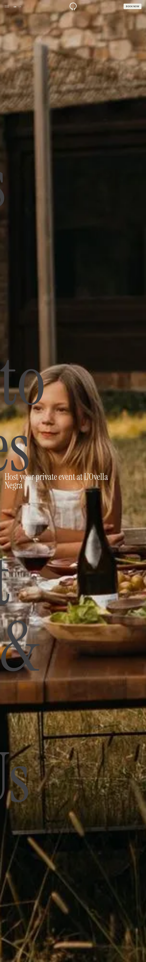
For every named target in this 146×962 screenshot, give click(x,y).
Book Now (132, 6)
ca (20, 7)
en (15, 7)
